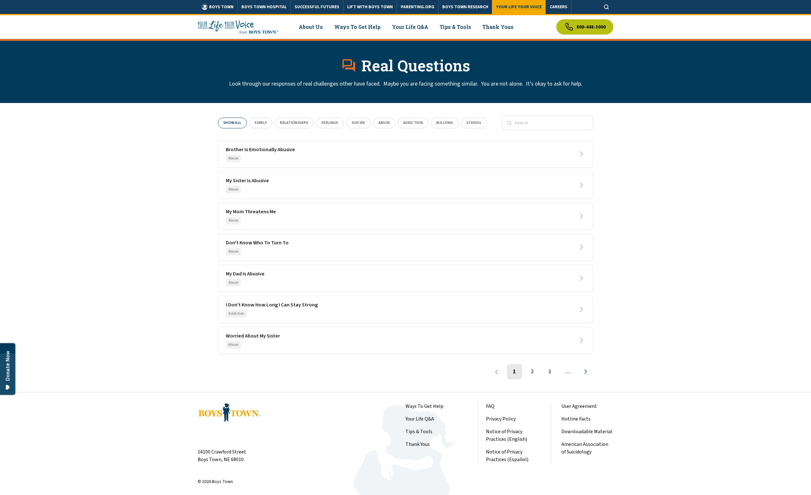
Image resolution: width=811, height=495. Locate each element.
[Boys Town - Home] (238, 27)
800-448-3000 (591, 27)
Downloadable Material (586, 431)
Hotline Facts (576, 418)
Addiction (413, 122)
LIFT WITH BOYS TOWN (370, 7)
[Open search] (606, 7)
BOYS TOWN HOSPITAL (264, 7)
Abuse (384, 122)
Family (261, 122)
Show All (232, 122)
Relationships (294, 122)
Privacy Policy (501, 418)
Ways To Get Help (425, 406)
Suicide (358, 122)
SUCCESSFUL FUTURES (317, 7)
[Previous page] (496, 371)
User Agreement (579, 406)
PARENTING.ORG (417, 7)
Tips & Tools (419, 431)
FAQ (490, 406)
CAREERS (558, 7)
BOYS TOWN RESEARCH (465, 7)
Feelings (330, 122)
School (474, 122)
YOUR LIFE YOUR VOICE (519, 7)
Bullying (444, 122)
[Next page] (585, 371)
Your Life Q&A (420, 418)
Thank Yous (418, 444)
